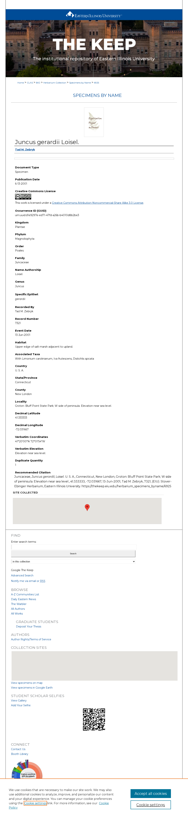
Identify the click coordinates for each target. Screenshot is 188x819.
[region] (94, 798)
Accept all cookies (151, 793)
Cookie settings (35, 803)
